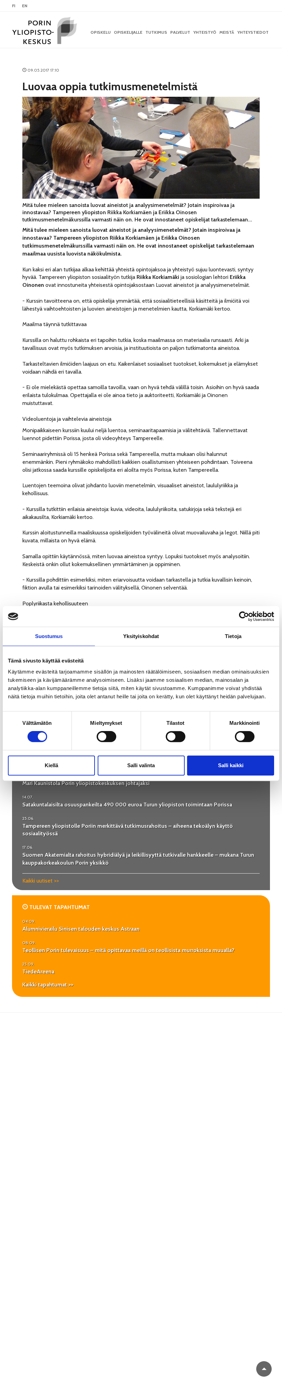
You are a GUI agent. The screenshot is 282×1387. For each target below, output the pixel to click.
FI (13, 5)
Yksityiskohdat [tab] (141, 636)
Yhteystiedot (253, 32)
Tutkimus (156, 32)
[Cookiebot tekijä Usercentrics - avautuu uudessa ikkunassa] (244, 616)
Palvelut (180, 32)
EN (24, 5)
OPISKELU (100, 32)
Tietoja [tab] (233, 636)
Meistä (226, 32)
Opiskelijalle (128, 32)
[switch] (106, 736)
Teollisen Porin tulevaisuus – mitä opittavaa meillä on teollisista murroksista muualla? (128, 950)
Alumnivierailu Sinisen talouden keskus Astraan (81, 929)
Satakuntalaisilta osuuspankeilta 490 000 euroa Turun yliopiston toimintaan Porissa (127, 804)
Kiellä (51, 765)
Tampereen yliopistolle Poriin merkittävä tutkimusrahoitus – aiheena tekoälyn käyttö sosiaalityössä (127, 830)
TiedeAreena (38, 971)
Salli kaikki (230, 765)
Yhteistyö (204, 32)
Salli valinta (141, 765)
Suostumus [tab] (49, 636)
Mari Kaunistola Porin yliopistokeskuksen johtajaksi (86, 783)
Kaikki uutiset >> (40, 880)
